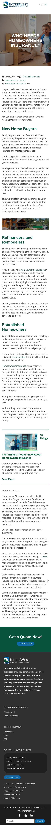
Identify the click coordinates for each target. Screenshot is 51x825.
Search (40, 821)
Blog (6, 735)
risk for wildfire (19, 357)
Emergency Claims (16, 768)
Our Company (13, 727)
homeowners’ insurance (33, 269)
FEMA (44, 556)
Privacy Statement (26, 810)
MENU (42, 4)
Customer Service (16, 707)
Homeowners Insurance (15, 80)
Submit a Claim (12, 777)
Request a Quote (11, 715)
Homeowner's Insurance (15, 83)
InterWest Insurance (30, 77)
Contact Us (8, 731)
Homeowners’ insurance (14, 365)
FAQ (5, 739)
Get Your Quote (25, 644)
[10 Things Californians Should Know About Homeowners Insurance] (21, 443)
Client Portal (9, 712)
